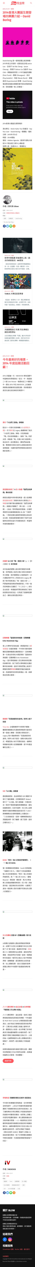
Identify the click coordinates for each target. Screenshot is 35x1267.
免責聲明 (5, 1256)
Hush (11, 1181)
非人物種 (19, 489)
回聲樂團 (6, 638)
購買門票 (8, 1061)
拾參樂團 (27, 1007)
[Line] (10, 226)
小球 (19, 1188)
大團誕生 (17, 213)
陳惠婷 (5, 1181)
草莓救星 (6, 1098)
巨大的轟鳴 (7, 935)
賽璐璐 (13, 669)
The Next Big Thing (8, 222)
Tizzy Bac (6, 727)
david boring (19, 218)
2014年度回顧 (11, 1188)
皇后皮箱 (19, 1007)
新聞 (12, 9)
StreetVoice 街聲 (8, 1249)
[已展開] (4, 3)
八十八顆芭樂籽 (8, 1007)
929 (5, 1188)
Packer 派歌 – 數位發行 (22, 1249)
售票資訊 (11, 213)
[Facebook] (4, 226)
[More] (14, 226)
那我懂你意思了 (8, 489)
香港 (5, 218)
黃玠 (4, 422)
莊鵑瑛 (5, 561)
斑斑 (29, 949)
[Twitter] (7, 226)
